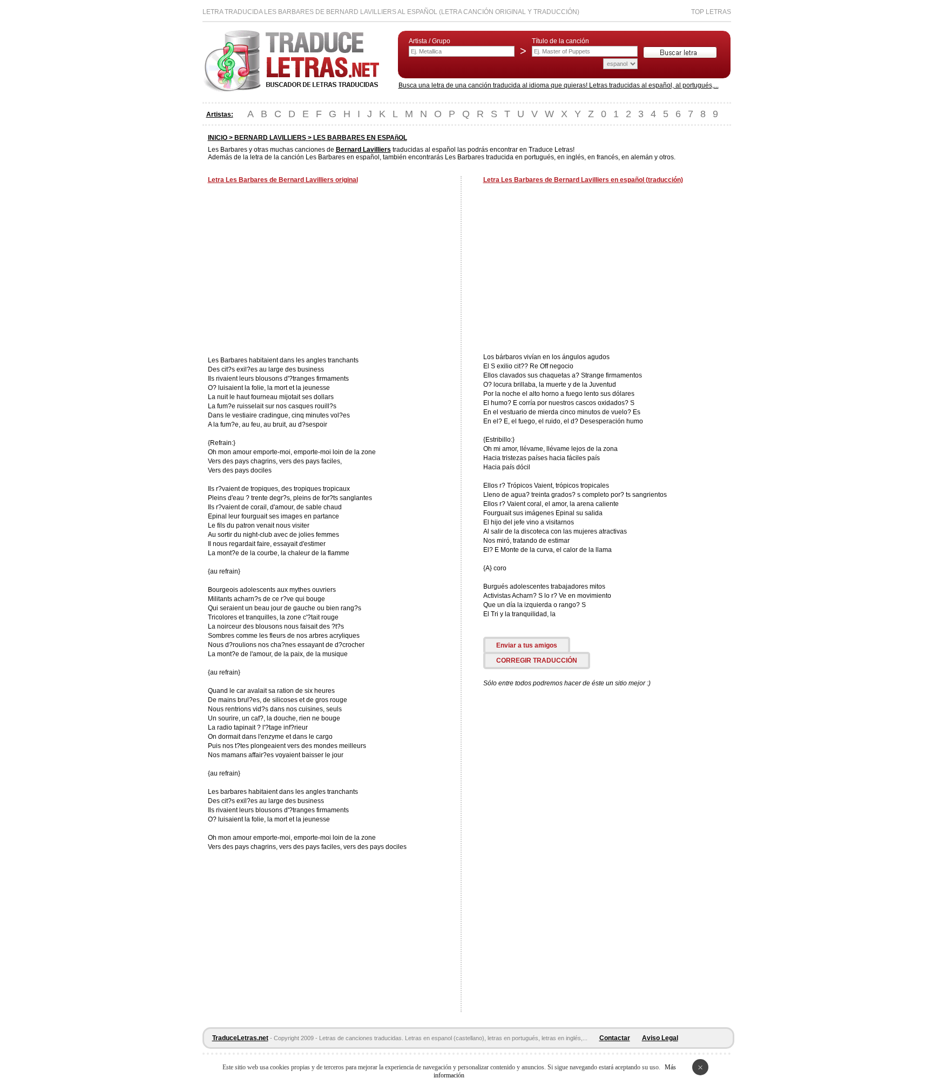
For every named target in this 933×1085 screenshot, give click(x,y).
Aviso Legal (660, 1038)
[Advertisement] (298, 271)
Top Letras (711, 12)
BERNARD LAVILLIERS (270, 137)
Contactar (614, 1038)
